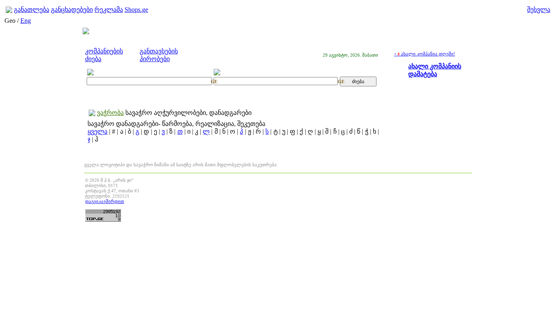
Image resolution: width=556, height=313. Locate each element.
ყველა (97, 131)
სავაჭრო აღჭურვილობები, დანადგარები (188, 112)
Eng (25, 20)
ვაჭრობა (110, 112)
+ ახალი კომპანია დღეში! (424, 53)
